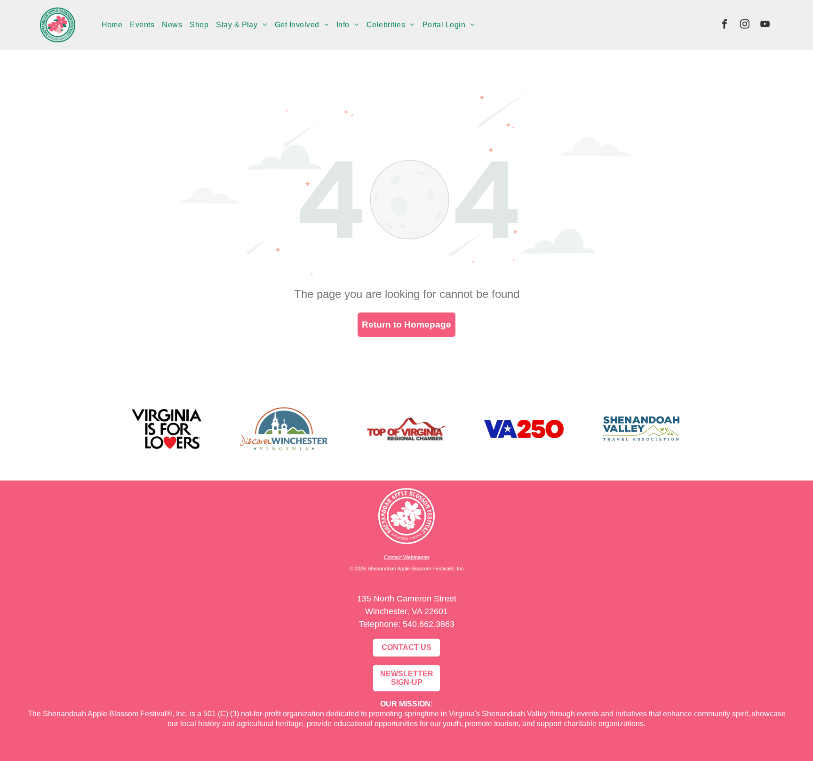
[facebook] (724, 25)
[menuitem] (112, 25)
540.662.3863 (428, 624)
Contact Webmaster (407, 557)
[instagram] (745, 25)
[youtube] (765, 25)
